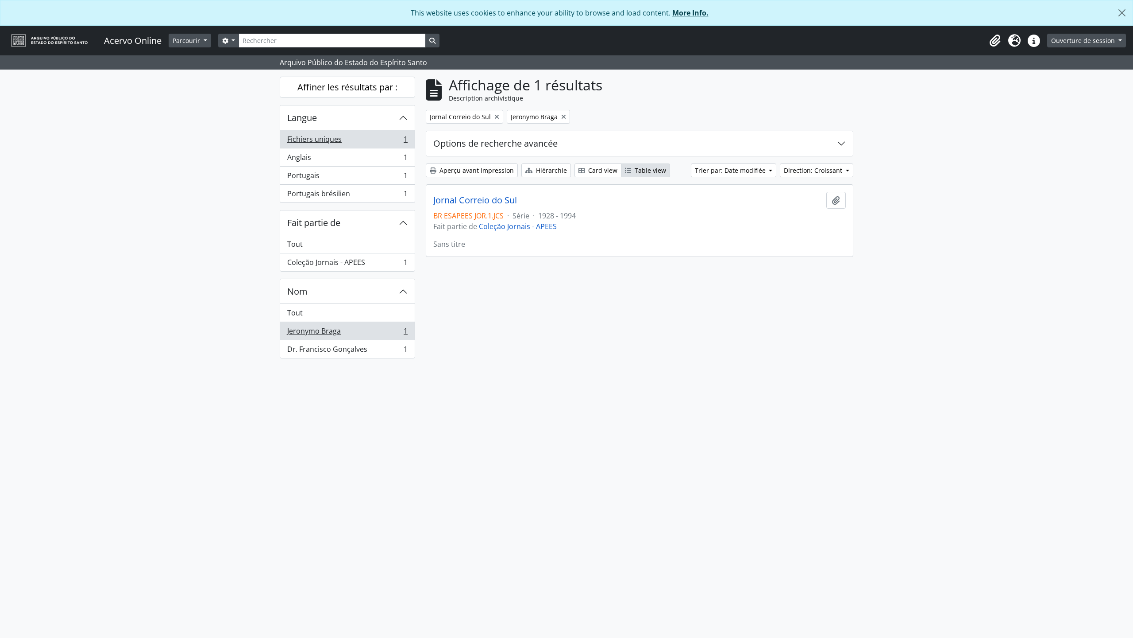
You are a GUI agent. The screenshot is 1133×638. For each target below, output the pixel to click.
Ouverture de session (1084, 40)
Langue (302, 118)
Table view (649, 170)
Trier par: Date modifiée (731, 170)
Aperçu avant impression (476, 170)
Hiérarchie (550, 170)
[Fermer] (1122, 12)
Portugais (347, 178)
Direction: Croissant (814, 170)
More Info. (690, 13)
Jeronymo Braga (347, 333)
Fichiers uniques (347, 141)
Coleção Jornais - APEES (347, 264)
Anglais (347, 159)
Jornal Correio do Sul (475, 200)
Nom (297, 291)
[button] (995, 41)
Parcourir (187, 40)
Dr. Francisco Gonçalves (347, 351)
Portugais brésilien (347, 195)
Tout (295, 244)
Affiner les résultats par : (347, 87)
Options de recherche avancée (495, 143)
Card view (601, 170)
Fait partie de (313, 223)
